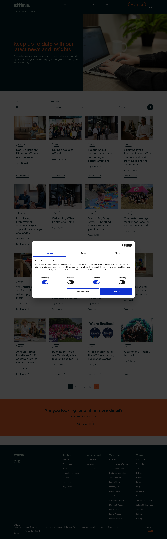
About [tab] (117, 253)
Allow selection (83, 292)
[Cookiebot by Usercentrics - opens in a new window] (122, 245)
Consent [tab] (49, 253)
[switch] (70, 282)
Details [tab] (83, 253)
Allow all (116, 292)
